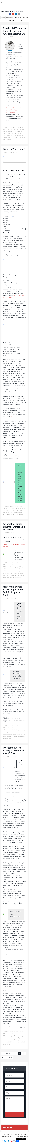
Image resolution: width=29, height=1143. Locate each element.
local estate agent (17, 734)
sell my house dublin (18, 514)
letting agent (13, 573)
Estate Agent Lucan (8, 133)
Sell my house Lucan (12, 139)
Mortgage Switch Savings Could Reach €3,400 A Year (14, 750)
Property (16, 1040)
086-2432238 (21, 11)
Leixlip (15, 133)
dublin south (9, 131)
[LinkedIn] (16, 14)
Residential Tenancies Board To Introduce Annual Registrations (14, 31)
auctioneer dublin (10, 508)
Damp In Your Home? (14, 149)
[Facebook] (10, 14)
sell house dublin (12, 137)
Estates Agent (19, 127)
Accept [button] (18, 1138)
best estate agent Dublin (9, 510)
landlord (5, 129)
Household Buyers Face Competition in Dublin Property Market (13, 590)
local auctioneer (7, 734)
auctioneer (12, 127)
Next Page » (8, 1057)
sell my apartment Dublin (13, 575)
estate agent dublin (18, 131)
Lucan (12, 1040)
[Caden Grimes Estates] (14, 5)
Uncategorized (14, 506)
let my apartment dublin (13, 571)
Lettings (5, 137)
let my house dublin (18, 135)
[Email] (19, 14)
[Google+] (13, 14)
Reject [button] (23, 1138)
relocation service (13, 129)
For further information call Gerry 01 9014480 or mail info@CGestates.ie (13, 110)
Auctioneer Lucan (20, 508)
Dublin (18, 510)
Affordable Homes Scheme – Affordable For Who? (14, 526)
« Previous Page (6, 1053)
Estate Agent (13, 567)
